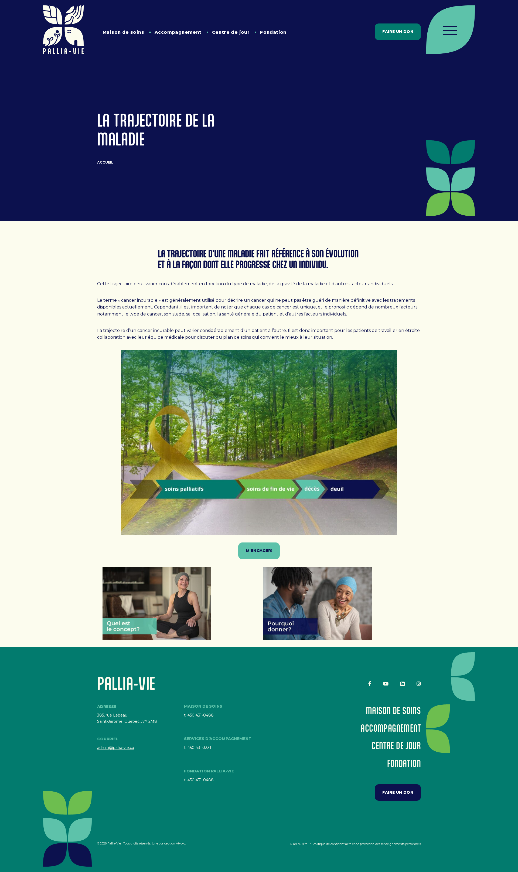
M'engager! (259, 550)
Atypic (180, 843)
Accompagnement (178, 32)
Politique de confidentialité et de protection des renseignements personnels (367, 844)
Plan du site (298, 844)
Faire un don (397, 31)
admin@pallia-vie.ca (115, 747)
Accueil (105, 162)
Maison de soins (123, 32)
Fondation (273, 32)
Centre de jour (231, 32)
